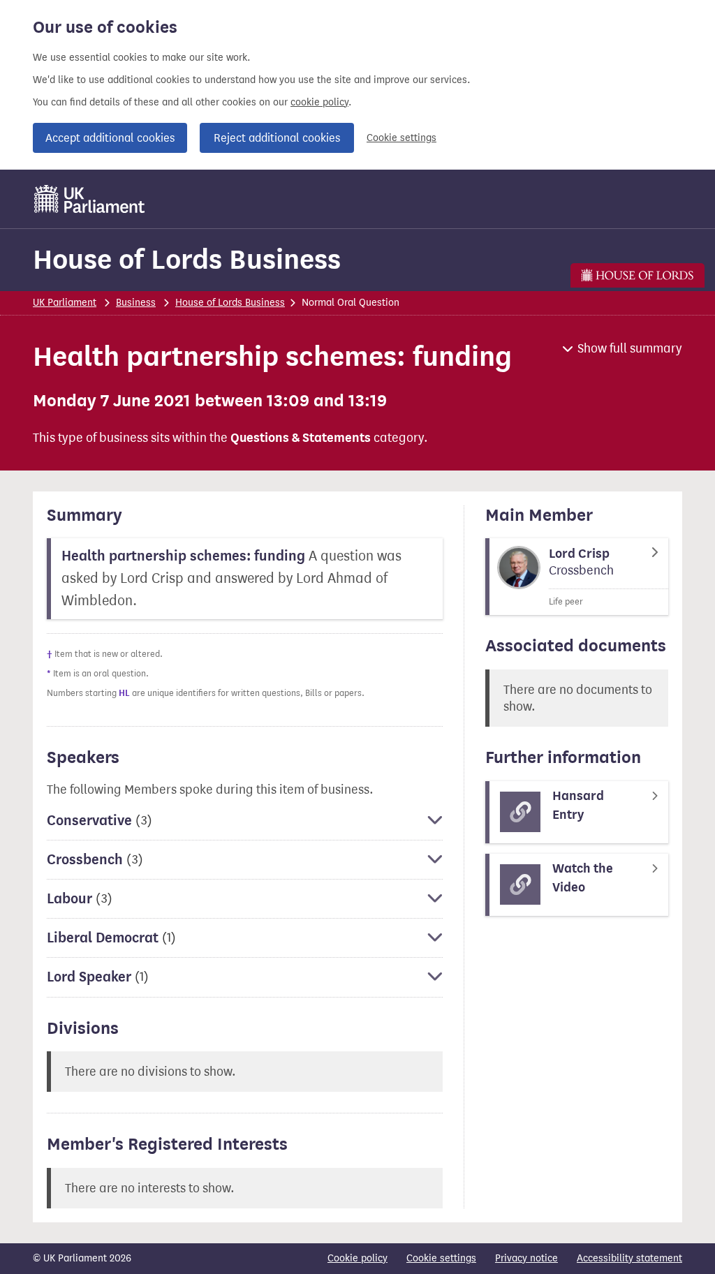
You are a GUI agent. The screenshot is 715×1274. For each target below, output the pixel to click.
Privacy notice (526, 1258)
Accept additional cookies (110, 138)
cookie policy (319, 102)
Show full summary (629, 348)
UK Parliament (64, 303)
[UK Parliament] (90, 199)
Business (136, 303)
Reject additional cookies (277, 138)
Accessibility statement (629, 1258)
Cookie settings (401, 138)
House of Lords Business (187, 259)
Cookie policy (357, 1258)
